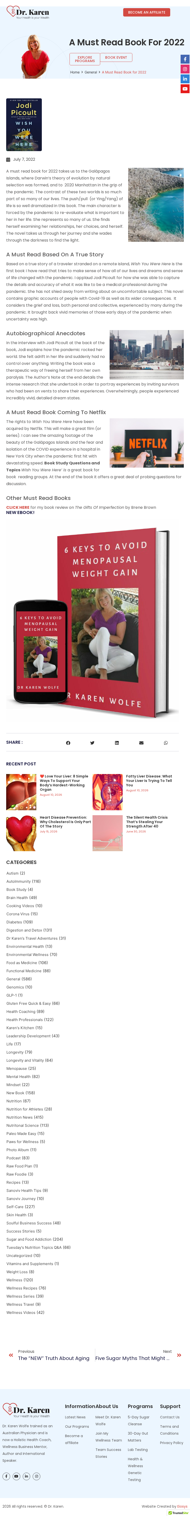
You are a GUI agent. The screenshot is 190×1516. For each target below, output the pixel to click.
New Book (15, 1093)
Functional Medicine (24, 971)
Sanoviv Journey (21, 1198)
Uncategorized (19, 1255)
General (91, 72)
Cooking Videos (20, 905)
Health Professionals (24, 1019)
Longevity (15, 1052)
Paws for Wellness (22, 1141)
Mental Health (18, 1076)
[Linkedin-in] (26, 1476)
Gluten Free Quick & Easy (28, 1003)
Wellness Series (20, 1296)
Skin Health (16, 1215)
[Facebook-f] (6, 1476)
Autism (12, 873)
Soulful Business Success (29, 1223)
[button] (68, 742)
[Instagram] (36, 1476)
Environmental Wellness (27, 954)
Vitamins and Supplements (29, 1263)
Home (75, 72)
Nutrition (14, 1101)
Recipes (13, 1182)
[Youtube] (16, 1476)
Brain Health (17, 897)
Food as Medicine (21, 962)
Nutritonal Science (22, 1125)
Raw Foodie (16, 1174)
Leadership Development (28, 1036)
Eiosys (182, 1506)
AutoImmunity (18, 881)
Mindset (13, 1084)
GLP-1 (11, 995)
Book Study (16, 889)
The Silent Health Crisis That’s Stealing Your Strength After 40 (147, 822)
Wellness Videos (20, 1312)
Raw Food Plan (19, 1166)
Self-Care (15, 1206)
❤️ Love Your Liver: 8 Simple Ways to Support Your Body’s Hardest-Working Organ (64, 783)
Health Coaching (20, 1011)
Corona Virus (17, 914)
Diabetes (14, 922)
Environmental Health (25, 946)
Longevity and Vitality (25, 1060)
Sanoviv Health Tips (23, 1190)
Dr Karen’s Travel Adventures (32, 938)
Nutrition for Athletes (24, 1109)
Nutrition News (19, 1117)
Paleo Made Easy (21, 1133)
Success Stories (20, 1231)
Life (9, 1044)
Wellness (14, 1280)
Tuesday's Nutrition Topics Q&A (34, 1247)
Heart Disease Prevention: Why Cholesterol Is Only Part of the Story (65, 822)
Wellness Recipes (21, 1288)
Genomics (15, 987)
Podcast (13, 1158)
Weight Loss (17, 1271)
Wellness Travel (20, 1304)
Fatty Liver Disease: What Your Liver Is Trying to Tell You (149, 781)
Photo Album (17, 1149)
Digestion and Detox (24, 930)
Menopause (16, 1068)
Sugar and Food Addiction (28, 1239)
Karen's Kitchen (20, 1027)
